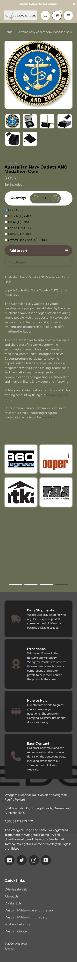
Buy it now (17, 262)
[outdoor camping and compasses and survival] (21, 492)
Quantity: (18, 198)
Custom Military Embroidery (26, 917)
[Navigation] (68, 15)
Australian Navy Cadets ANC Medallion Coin (43, 32)
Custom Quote (16, 931)
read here (48, 417)
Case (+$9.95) (18, 222)
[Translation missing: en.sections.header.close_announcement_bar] (74, 4)
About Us (11, 896)
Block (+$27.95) (19, 234)
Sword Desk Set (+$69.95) (27, 240)
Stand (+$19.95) (20, 228)
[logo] (56, 459)
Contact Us (13, 903)
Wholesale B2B (16, 889)
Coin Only (15, 210)
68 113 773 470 (23, 821)
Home (9, 32)
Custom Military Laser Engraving (29, 910)
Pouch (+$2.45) (19, 216)
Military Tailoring (17, 924)
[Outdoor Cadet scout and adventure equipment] (21, 459)
